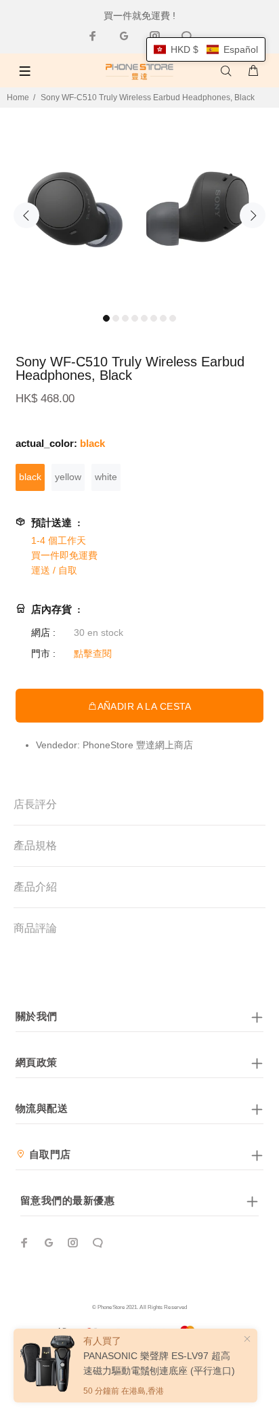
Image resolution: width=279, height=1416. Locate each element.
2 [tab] (115, 318)
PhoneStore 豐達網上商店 (138, 744)
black (30, 476)
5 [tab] (144, 318)
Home (18, 97)
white (106, 476)
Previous (26, 215)
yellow (68, 476)
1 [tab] (106, 318)
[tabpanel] (139, 207)
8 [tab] (172, 318)
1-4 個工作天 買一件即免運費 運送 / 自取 (64, 555)
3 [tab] (125, 318)
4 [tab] (134, 318)
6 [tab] (153, 318)
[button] (206, 49)
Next (252, 215)
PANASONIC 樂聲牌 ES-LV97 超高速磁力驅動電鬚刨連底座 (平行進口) (159, 1363)
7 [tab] (163, 318)
